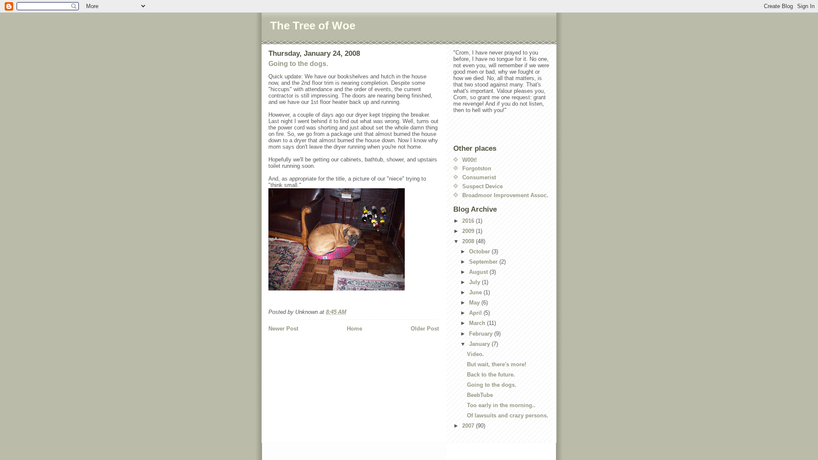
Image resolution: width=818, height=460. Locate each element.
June (476, 292)
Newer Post (283, 328)
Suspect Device (482, 186)
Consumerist (479, 177)
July (475, 282)
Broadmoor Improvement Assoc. (505, 195)
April (476, 313)
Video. (475, 354)
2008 (469, 241)
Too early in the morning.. (501, 405)
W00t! (469, 160)
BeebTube (480, 395)
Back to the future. (491, 374)
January (480, 344)
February (481, 334)
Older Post (425, 328)
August (479, 272)
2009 (469, 231)
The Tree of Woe (312, 25)
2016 (469, 221)
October (480, 251)
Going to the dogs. (298, 63)
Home (354, 328)
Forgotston (476, 168)
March (478, 323)
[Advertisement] (318, 350)
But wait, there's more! (496, 364)
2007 (469, 426)
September (484, 262)
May (475, 302)
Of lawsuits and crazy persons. (507, 415)
